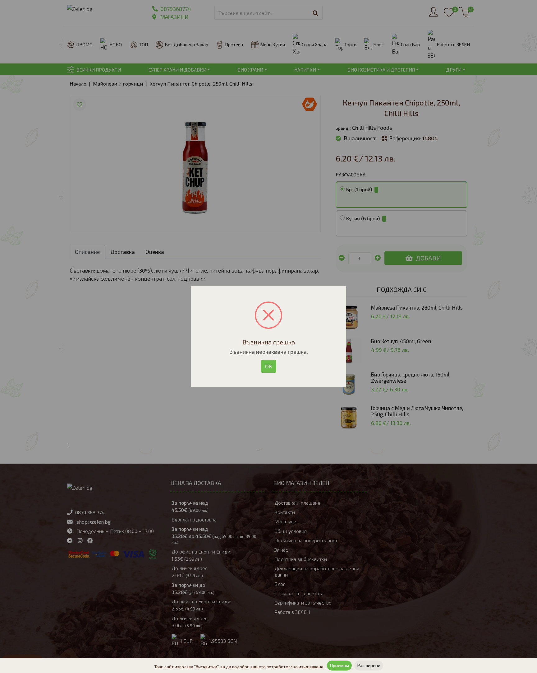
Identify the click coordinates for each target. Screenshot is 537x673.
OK (268, 366)
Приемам (339, 665)
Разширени (368, 665)
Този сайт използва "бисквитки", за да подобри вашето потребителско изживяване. (239, 666)
